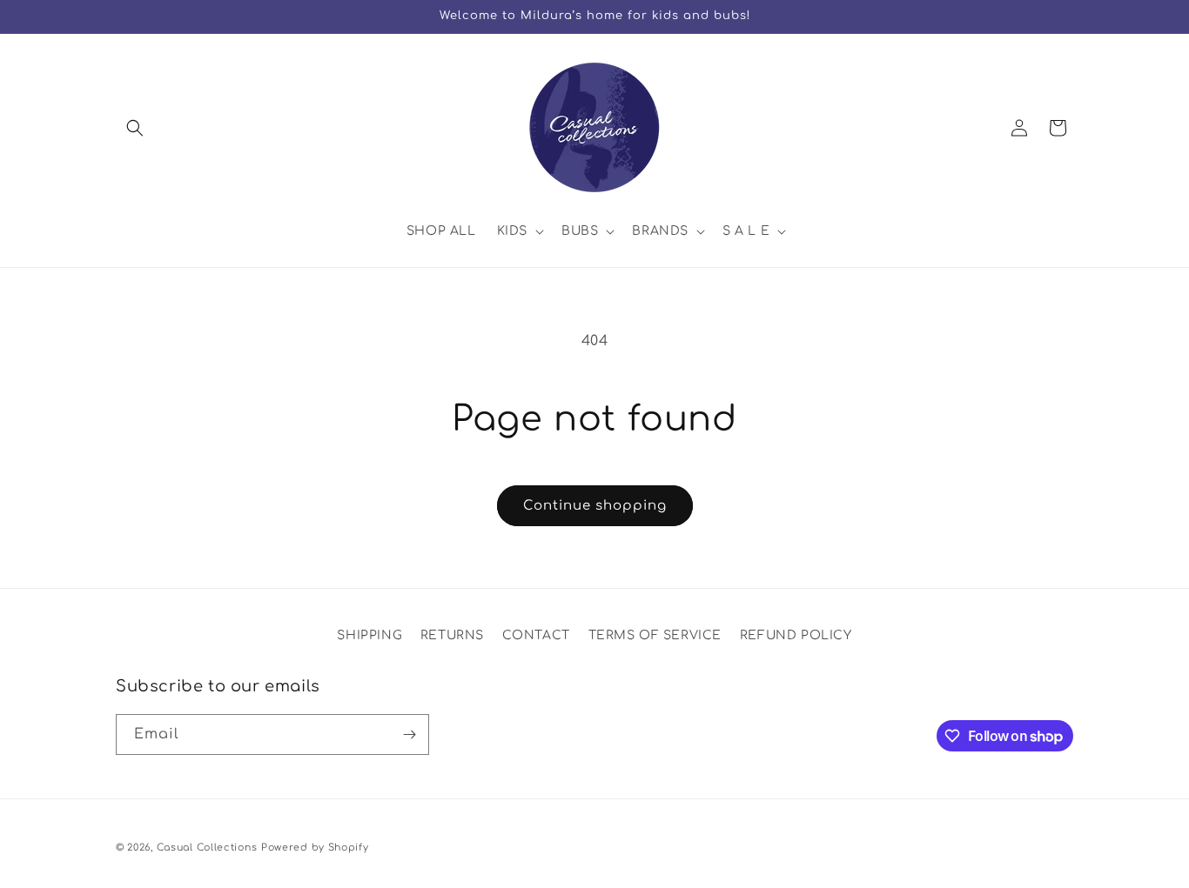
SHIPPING (369, 635)
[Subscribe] (409, 734)
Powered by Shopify (315, 847)
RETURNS (452, 635)
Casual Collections (207, 847)
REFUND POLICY (796, 635)
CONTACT (536, 635)
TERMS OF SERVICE (655, 635)
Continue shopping (595, 505)
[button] (135, 128)
